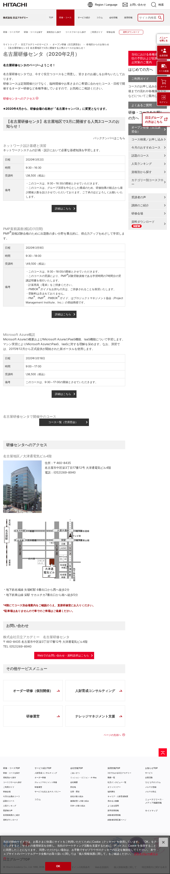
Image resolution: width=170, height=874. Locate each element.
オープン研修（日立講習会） (67, 44)
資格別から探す (141, 172)
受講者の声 (138, 197)
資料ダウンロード (143, 221)
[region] (85, 855)
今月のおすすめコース (145, 147)
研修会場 (137, 213)
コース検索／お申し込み (147, 139)
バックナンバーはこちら (109, 138)
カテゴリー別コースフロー (147, 182)
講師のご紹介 (140, 205)
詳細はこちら (63, 208)
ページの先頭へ (112, 734)
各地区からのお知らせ (97, 44)
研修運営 (33, 716)
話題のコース (140, 155)
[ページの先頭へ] (163, 752)
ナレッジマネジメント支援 (95, 716)
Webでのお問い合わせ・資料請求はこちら (63, 655)
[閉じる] (163, 842)
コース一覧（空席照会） (63, 422)
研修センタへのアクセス (19, 98)
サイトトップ (10, 44)
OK (58, 866)
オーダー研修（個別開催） (33, 691)
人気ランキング (141, 163)
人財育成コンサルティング (95, 691)
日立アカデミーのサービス (34, 44)
